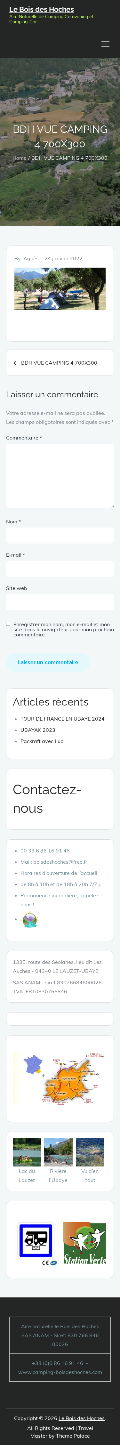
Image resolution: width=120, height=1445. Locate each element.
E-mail (15, 555)
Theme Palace (73, 1436)
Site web (16, 588)
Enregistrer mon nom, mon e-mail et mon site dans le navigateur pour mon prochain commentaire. (63, 629)
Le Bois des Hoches (41, 9)
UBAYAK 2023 (37, 730)
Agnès (31, 258)
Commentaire (24, 437)
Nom (13, 521)
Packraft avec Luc (41, 741)
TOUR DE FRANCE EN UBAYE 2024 (62, 718)
